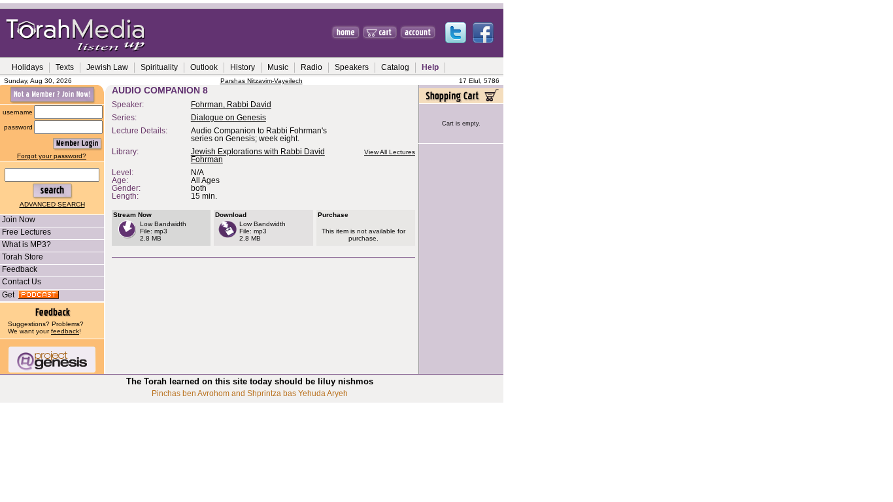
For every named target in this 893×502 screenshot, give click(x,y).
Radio (311, 67)
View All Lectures (389, 152)
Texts (65, 67)
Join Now (18, 219)
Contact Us (21, 281)
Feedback (19, 269)
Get (10, 294)
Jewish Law (107, 67)
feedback (65, 331)
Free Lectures (26, 232)
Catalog (395, 67)
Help (430, 67)
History (242, 67)
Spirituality (159, 67)
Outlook (204, 67)
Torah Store (22, 256)
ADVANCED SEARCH (52, 204)
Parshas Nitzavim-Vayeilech (261, 80)
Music (277, 67)
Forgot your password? (51, 155)
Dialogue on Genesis (228, 118)
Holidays (27, 67)
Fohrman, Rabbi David (231, 105)
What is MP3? (26, 244)
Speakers (352, 67)
